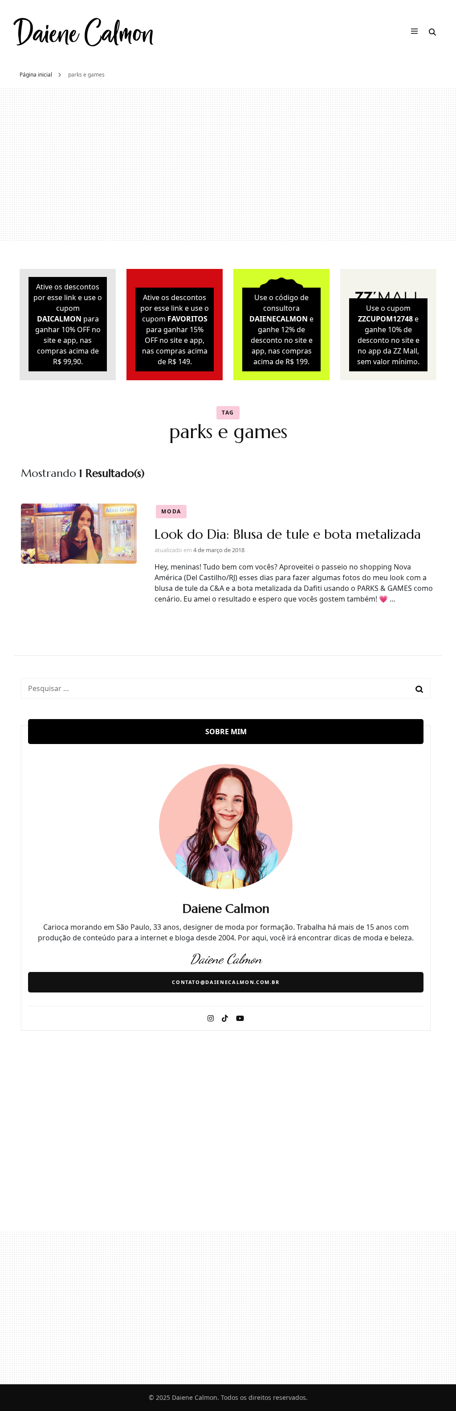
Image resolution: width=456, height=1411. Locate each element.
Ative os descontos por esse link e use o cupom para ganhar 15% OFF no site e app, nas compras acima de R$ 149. (174, 329)
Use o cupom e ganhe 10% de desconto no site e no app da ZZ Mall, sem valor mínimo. (388, 334)
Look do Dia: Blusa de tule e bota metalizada (288, 534)
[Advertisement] (228, 164)
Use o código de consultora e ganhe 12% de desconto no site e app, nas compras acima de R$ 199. (281, 329)
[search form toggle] (432, 32)
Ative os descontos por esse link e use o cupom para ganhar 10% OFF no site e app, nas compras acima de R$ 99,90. (67, 324)
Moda (171, 511)
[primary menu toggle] (416, 32)
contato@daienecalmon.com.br (226, 982)
